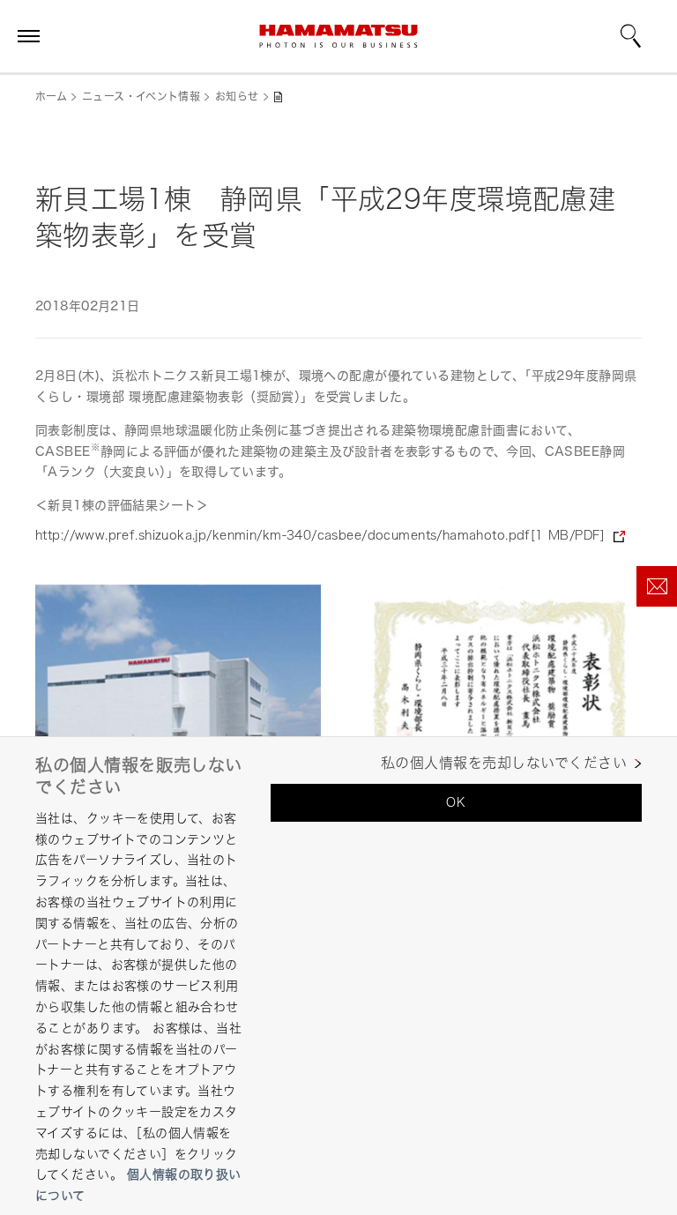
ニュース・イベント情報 (141, 96)
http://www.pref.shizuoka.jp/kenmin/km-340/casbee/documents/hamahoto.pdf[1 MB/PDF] (320, 534)
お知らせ (236, 96)
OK (455, 801)
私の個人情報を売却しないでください (504, 763)
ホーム (51, 96)
